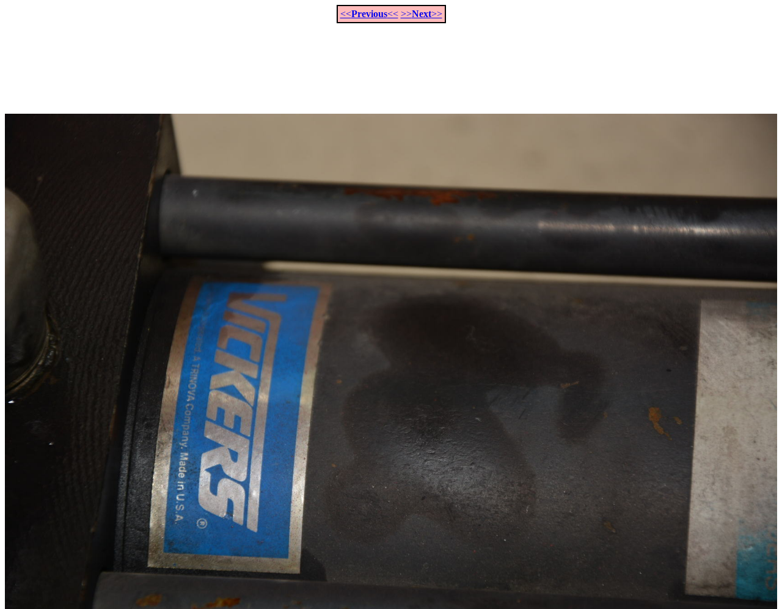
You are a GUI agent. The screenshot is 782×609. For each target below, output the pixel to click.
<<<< (369, 14)
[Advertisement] (391, 61)
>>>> (421, 14)
